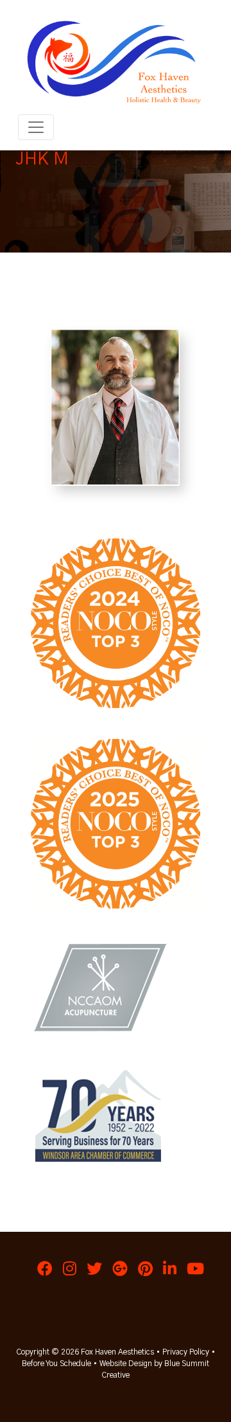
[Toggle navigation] (36, 127)
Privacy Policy (185, 1352)
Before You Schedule (56, 1363)
